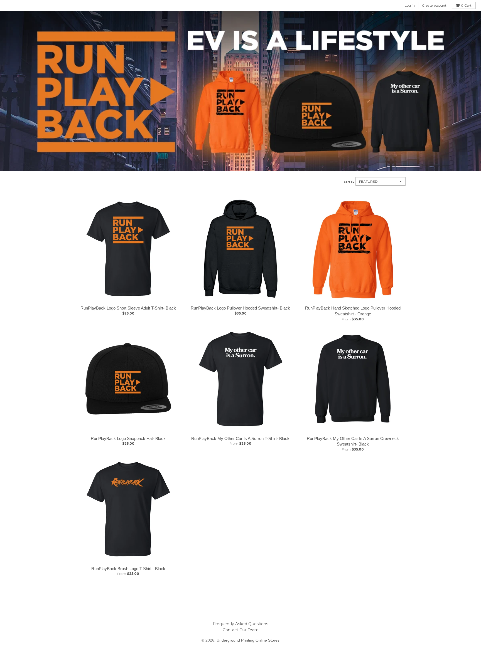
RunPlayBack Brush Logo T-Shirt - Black (128, 568)
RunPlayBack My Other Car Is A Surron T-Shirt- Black (240, 438)
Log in (410, 5)
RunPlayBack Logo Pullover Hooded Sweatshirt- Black (240, 308)
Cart (466, 5)
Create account (434, 5)
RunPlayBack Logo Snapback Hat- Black (128, 438)
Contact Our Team (241, 629)
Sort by (349, 181)
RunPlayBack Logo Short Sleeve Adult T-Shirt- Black (128, 308)
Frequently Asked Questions (240, 623)
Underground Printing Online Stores (248, 640)
